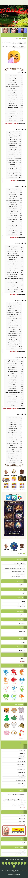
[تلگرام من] (22, 863)
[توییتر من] (9, 863)
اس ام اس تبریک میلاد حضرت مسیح (18, 571)
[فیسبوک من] (19, 863)
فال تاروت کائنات (22, 756)
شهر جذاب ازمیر (22, 797)
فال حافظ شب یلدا (21, 821)
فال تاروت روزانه (22, 750)
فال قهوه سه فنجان (21, 604)
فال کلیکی (23, 642)
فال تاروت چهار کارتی (21, 764)
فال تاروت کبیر (22, 753)
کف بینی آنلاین (22, 615)
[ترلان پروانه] (14, 31)
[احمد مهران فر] (22, 31)
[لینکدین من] (14, 866)
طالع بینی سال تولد (21, 738)
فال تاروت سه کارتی (21, 761)
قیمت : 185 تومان (14, 743)
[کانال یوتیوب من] (3, 863)
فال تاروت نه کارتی (21, 772)
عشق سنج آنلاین (22, 650)
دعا (24, 634)
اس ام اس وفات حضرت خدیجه (19, 563)
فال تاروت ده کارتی (21, 775)
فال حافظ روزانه (22, 818)
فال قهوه (23, 601)
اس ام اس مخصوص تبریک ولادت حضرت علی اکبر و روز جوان (14, 568)
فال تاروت (23, 786)
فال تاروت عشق (22, 778)
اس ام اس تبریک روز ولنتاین (20, 566)
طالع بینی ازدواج (22, 623)
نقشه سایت (10, 874)
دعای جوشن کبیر (22, 631)
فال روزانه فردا (22, 851)
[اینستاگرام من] (15, 863)
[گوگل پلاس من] (6, 863)
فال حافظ (23, 816)
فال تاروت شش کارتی (21, 769)
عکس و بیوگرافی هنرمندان (20, 854)
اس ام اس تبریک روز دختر (20, 574)
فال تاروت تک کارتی (21, 759)
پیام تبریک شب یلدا (21, 824)
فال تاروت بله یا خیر (21, 783)
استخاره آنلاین (22, 585)
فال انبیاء (23, 593)
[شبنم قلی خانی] (6, 31)
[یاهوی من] (25, 863)
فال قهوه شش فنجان (21, 607)
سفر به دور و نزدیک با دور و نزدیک (19, 805)
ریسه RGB (23, 658)
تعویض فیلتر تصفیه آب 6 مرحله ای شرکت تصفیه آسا (16, 794)
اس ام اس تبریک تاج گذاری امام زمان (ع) (18, 576)
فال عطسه (14, 21)
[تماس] (12, 863)
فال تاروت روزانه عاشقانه (20, 780)
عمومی (19, 553)
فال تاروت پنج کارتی (21, 767)
